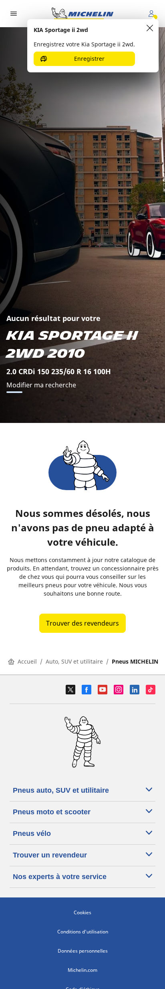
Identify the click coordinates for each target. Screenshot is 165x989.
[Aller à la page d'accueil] (82, 13)
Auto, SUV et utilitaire (74, 661)
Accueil (27, 661)
